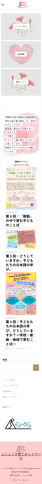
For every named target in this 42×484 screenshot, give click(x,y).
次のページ (25, 348)
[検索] (36, 367)
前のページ (10, 348)
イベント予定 (8, 380)
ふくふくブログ (21, 26)
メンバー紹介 (27, 475)
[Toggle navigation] (3, 4)
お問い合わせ (15, 475)
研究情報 (21, 54)
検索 (5, 360)
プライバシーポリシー (21, 480)
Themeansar (24, 471)
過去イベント (21, 82)
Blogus (14, 471)
